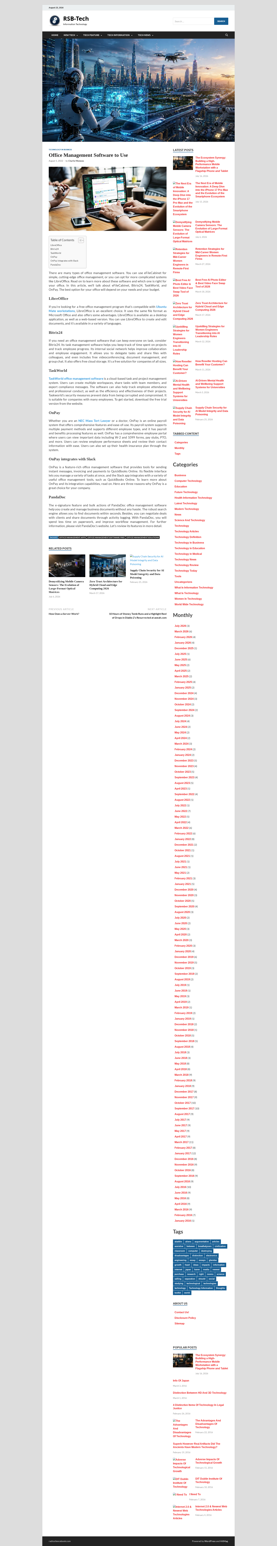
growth (178, 1265)
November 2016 (184, 1164)
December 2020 (184, 889)
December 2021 (184, 844)
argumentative (202, 1241)
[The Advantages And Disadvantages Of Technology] (183, 1421)
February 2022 (183, 833)
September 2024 (184, 710)
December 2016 (184, 1159)
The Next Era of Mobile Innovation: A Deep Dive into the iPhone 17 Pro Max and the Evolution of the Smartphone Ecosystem (211, 190)
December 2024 (184, 693)
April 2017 (181, 1136)
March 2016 (182, 1209)
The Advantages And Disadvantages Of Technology (208, 1424)
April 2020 (181, 934)
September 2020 (184, 906)
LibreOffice (56, 245)
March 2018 (182, 1074)
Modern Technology (187, 509)
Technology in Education (190, 548)
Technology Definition (188, 537)
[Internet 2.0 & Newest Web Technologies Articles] (183, 1507)
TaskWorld (55, 253)
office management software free (106, 537)
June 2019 (181, 990)
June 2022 (181, 811)
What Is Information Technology (194, 587)
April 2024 (181, 738)
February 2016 (183, 1215)
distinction (197, 1255)
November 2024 (184, 698)
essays (202, 1260)
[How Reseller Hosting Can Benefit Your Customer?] (183, 361)
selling (178, 1279)
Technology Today (186, 570)
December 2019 (184, 957)
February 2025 (183, 682)
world (187, 1293)
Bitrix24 (54, 249)
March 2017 (182, 1142)
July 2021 (180, 861)
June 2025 (181, 659)
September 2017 (184, 1108)
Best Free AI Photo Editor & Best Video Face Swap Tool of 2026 (210, 283)
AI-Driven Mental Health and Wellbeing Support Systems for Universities (210, 384)
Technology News (185, 559)
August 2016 (182, 1181)
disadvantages (182, 1255)
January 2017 (183, 1153)
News (178, 514)
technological (193, 1283)
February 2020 (183, 945)
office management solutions (142, 537)
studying (179, 1283)
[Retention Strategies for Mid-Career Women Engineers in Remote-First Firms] (183, 249)
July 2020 (180, 917)
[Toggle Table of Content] (79, 240)
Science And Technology (190, 520)
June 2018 (181, 1058)
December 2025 (184, 648)
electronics (211, 1255)
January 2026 (183, 642)
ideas (195, 1265)
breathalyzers (204, 1246)
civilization (220, 1246)
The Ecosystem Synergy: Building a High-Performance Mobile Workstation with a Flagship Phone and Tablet (211, 164)
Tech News (144, 35)
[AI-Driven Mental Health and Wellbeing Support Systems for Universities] (183, 381)
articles (215, 1241)
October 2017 (183, 1103)
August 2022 (182, 799)
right (201, 1274)
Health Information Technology (193, 497)
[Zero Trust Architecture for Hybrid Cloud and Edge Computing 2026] (107, 566)
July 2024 (180, 721)
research (191, 1274)
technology (180, 1288)
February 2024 (183, 749)
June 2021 (181, 867)
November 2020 (184, 895)
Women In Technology (188, 598)
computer (193, 1251)
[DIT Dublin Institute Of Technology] (183, 1479)
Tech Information (118, 35)
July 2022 (180, 805)
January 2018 (183, 1086)
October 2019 (183, 968)
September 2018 (184, 1041)
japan (188, 1269)
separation (190, 1279)
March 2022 (182, 828)
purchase (179, 1274)
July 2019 (180, 985)
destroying (206, 1251)
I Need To (195, 1494)
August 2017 (182, 1114)
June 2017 (181, 1125)
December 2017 (184, 1091)
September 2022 (184, 794)
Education (181, 486)
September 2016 (184, 1175)
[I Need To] (180, 1494)
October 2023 (183, 771)
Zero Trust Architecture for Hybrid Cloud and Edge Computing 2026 (105, 585)
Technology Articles (187, 531)
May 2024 (180, 732)
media (206, 1269)
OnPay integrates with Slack (64, 260)
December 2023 (184, 760)
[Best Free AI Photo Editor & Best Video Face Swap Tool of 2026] (183, 280)
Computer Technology (188, 481)
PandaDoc (55, 264)
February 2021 (183, 878)
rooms (210, 1274)
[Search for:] (200, 21)
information (219, 1265)
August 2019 (182, 979)
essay (192, 1260)
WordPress (210, 1541)
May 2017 (180, 1131)
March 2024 (182, 743)
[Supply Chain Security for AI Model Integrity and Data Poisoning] (148, 561)
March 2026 (182, 631)
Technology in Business (60, 149)
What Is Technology (187, 593)
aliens (188, 1241)
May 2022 (180, 816)
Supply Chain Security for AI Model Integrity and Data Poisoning (147, 574)
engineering (180, 1260)
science (220, 1274)
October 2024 (183, 704)
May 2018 (180, 1063)
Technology (182, 525)
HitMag (224, 1541)
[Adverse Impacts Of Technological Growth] (183, 1459)
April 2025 (181, 670)
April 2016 (181, 1204)
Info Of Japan (181, 1380)
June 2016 (181, 1192)
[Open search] (226, 35)
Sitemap (180, 1323)
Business (180, 475)
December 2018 (184, 1024)
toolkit (178, 1293)
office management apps (72, 537)
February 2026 (183, 637)
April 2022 (181, 822)
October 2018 (183, 1035)
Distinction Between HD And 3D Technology (200, 1392)
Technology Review (186, 565)
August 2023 (182, 783)
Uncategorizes (183, 582)
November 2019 (184, 962)
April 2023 (181, 788)
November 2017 (184, 1097)
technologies (209, 1283)
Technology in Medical (188, 554)
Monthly (179, 448)
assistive (179, 1246)
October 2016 (183, 1170)
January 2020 (183, 951)
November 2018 (184, 1030)
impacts (206, 1265)
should (201, 1279)
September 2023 (184, 777)
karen (197, 1269)
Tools (178, 576)
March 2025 (182, 676)
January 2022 (183, 839)
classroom (180, 1251)
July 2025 (180, 654)
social (212, 1279)
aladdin (178, 1241)
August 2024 (182, 715)
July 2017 (180, 1119)
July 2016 (180, 1187)
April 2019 (181, 1002)
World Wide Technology (189, 604)
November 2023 (184, 766)
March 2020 (182, 940)
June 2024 (181, 727)
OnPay (53, 256)
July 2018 (180, 1052)
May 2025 (180, 665)
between (191, 1246)
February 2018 (183, 1080)
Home (54, 35)
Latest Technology (186, 503)
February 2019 (183, 1013)
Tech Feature (91, 35)
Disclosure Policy (185, 1318)
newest (216, 1269)
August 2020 (182, 912)
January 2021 (183, 884)
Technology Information (201, 1288)
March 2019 (182, 1007)
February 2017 (183, 1147)
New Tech (69, 35)
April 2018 (181, 1069)
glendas (213, 1260)
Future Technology (186, 492)
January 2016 (183, 1220)
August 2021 (182, 856)
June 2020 (181, 923)
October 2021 (183, 850)
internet (178, 1269)
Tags (177, 453)
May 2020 (180, 929)
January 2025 (183, 687)
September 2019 (184, 973)
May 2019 (180, 996)
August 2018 (182, 1046)
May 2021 (180, 872)
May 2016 (180, 1198)
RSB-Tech (76, 18)
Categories (181, 442)
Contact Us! (182, 1312)
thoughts (220, 1288)
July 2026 (180, 626)
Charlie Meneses (76, 161)
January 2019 (183, 1018)
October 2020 (183, 901)
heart (187, 1265)
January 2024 (183, 755)
